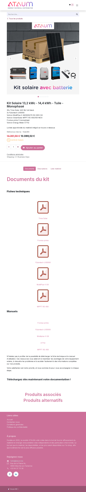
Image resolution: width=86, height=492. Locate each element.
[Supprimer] (9, 147)
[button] (10, 58)
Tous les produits (16, 19)
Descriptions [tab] (42, 169)
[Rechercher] (77, 14)
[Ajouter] (18, 147)
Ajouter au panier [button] (34, 147)
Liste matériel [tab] (56, 169)
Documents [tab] (29, 169)
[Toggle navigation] (77, 5)
